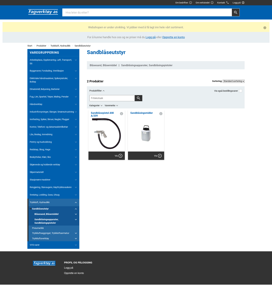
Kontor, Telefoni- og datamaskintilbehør (49, 127)
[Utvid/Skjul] (76, 60)
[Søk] (236, 12)
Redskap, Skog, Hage (40, 149)
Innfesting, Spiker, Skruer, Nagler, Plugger (49, 119)
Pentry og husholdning (41, 142)
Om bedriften (181, 2)
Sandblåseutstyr (83, 45)
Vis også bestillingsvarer (226, 91)
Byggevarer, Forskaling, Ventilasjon (47, 70)
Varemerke (110, 105)
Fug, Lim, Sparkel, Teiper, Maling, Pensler (49, 96)
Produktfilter (95, 91)
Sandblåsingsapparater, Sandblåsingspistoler (46, 221)
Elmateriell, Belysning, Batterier (45, 89)
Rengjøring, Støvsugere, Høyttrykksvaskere (50, 187)
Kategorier (94, 105)
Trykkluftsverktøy (40, 238)
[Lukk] (264, 27)
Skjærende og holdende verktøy (45, 164)
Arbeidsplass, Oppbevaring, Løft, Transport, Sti (51, 62)
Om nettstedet (203, 2)
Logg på (68, 267)
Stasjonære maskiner (40, 179)
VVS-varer (35, 245)
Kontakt (221, 2)
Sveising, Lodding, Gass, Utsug (45, 194)
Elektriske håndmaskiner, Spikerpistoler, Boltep (49, 80)
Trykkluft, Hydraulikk (60, 45)
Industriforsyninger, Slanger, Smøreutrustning (52, 111)
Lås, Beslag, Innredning (41, 134)
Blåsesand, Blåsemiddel (46, 214)
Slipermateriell (36, 172)
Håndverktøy (36, 104)
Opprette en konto (74, 273)
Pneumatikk (38, 228)
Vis (116, 156)
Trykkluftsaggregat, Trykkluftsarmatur (50, 233)
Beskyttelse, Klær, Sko (40, 157)
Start (29, 45)
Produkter (41, 45)
